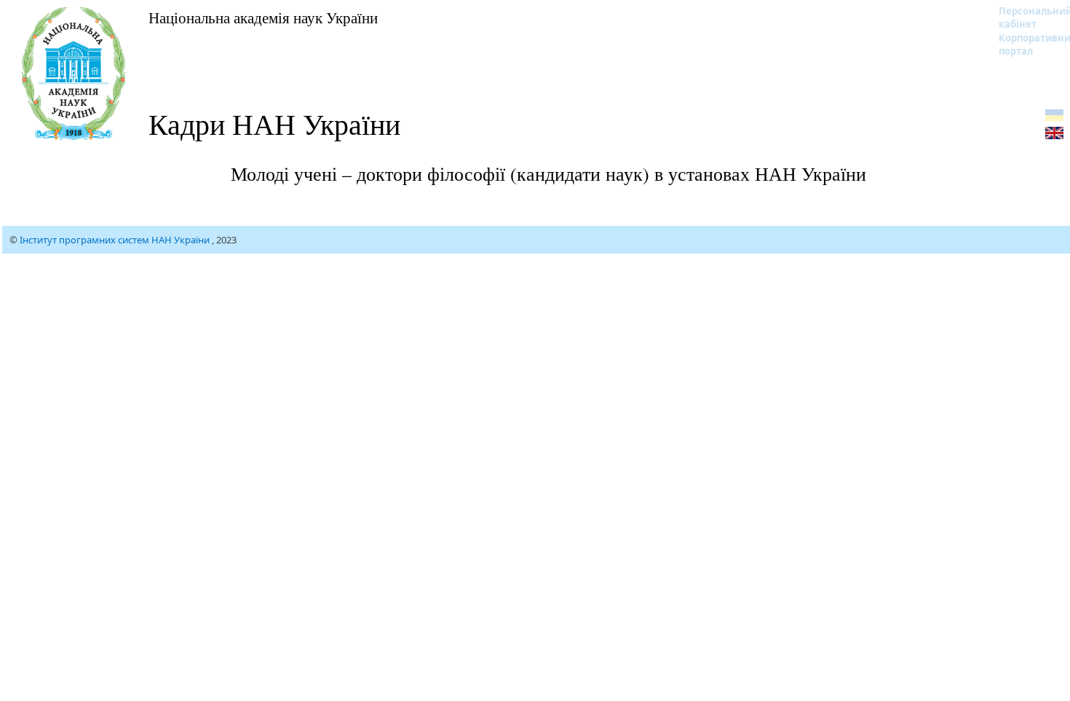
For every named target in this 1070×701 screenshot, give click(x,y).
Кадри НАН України (274, 123)
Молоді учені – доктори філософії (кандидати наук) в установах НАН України (548, 173)
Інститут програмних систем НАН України (116, 239)
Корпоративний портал (1026, 44)
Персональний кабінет (1026, 17)
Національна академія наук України (263, 17)
